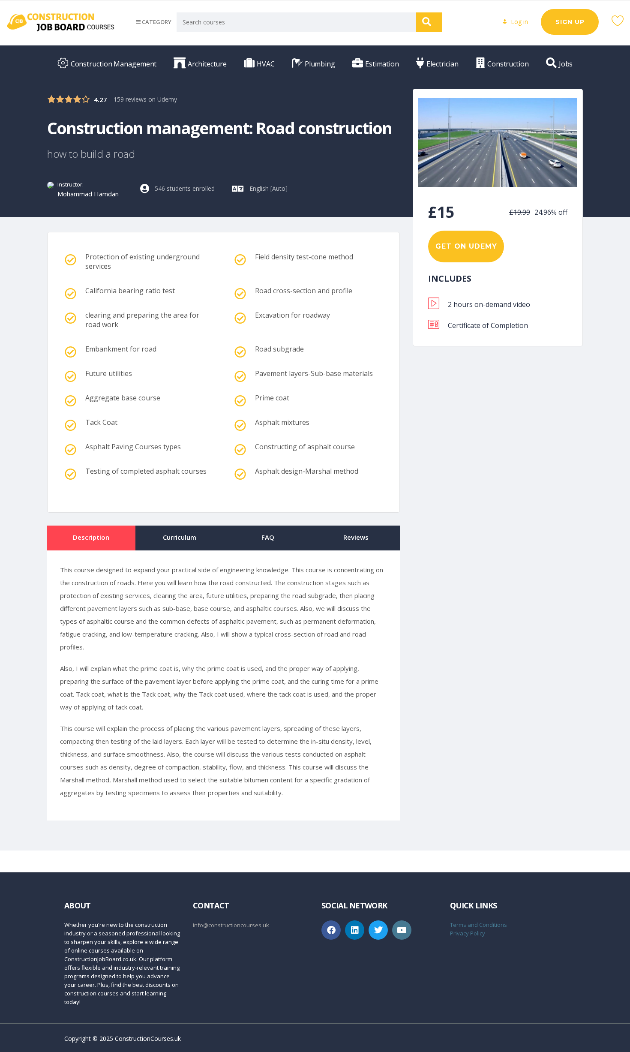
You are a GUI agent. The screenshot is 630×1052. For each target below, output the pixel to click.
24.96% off (550, 212)
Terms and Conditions (478, 925)
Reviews (356, 537)
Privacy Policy (467, 933)
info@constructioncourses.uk (231, 925)
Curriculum (179, 537)
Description (91, 537)
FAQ (267, 537)
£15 (441, 212)
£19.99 (519, 212)
